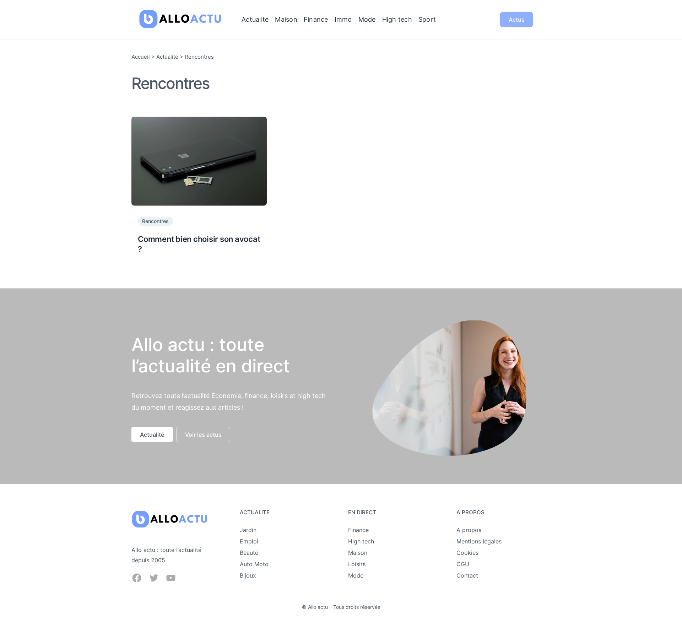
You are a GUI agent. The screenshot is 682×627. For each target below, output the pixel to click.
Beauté (249, 552)
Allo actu (318, 607)
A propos (468, 529)
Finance (358, 529)
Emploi (249, 541)
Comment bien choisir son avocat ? (199, 244)
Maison (357, 552)
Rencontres (155, 221)
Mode (355, 575)
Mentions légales (479, 541)
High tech (361, 541)
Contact (467, 575)
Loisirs (357, 564)
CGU (462, 564)
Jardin (248, 529)
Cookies (467, 552)
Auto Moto (254, 564)
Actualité (167, 56)
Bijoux (248, 575)
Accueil (140, 56)
